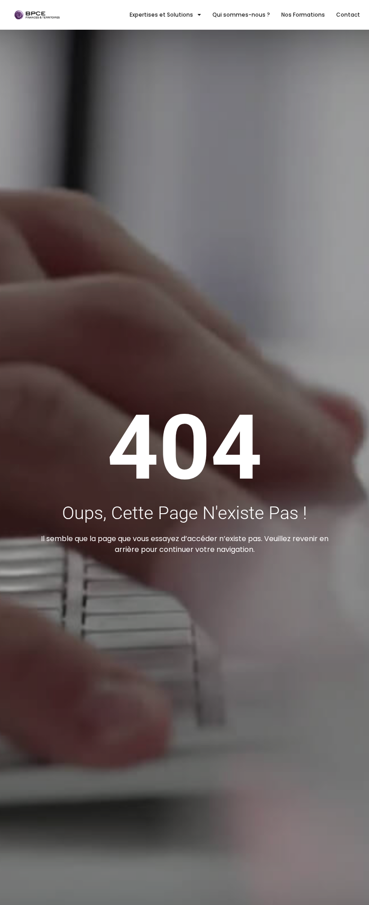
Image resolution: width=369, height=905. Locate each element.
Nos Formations (303, 14)
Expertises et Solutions (161, 14)
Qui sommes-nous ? (241, 14)
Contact (348, 14)
